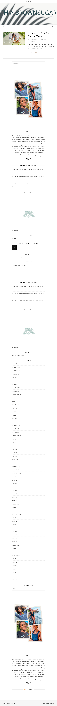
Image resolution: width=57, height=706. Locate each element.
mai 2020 (14, 449)
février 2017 (15, 579)
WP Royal (13, 703)
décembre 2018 (16, 504)
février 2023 (15, 381)
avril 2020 (14, 452)
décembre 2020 (16, 425)
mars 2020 (14, 456)
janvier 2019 (15, 500)
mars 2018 (14, 535)
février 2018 (15, 538)
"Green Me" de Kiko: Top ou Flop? (39, 35)
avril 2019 (14, 490)
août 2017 (14, 559)
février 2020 (15, 459)
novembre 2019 (16, 466)
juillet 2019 (15, 480)
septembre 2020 (16, 435)
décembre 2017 (16, 545)
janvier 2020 (15, 463)
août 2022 (14, 398)
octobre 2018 (15, 511)
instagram (29, 689)
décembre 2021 (16, 405)
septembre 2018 (16, 514)
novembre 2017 (16, 548)
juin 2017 (14, 565)
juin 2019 (14, 483)
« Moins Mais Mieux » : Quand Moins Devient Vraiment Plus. (27, 169)
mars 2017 (14, 576)
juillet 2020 (15, 442)
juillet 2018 (15, 521)
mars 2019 (14, 494)
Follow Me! (15, 238)
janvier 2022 (15, 401)
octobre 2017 (15, 552)
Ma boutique (15, 230)
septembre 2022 (16, 394)
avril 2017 (14, 572)
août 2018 (14, 517)
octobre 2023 (15, 374)
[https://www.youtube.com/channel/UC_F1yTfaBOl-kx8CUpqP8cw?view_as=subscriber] (14, 247)
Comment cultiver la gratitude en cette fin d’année (24, 176)
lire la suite (34, 52)
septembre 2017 (16, 555)
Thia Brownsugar (28, 12)
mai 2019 (14, 487)
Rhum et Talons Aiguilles (18, 257)
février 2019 (15, 497)
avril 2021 (14, 418)
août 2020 (14, 439)
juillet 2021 (15, 408)
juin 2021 (14, 411)
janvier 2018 (15, 541)
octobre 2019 (15, 470)
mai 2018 (14, 528)
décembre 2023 (16, 367)
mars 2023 (14, 377)
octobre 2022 (15, 391)
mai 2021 (14, 415)
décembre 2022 (16, 384)
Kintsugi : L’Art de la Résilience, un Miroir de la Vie (24, 183)
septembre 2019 (16, 473)
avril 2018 (14, 531)
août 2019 (14, 476)
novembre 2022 (16, 387)
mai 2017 (14, 569)
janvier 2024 (15, 364)
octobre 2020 (15, 432)
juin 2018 (14, 524)
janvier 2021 (15, 422)
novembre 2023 (16, 370)
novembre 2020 (16, 429)
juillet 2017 (15, 562)
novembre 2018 (16, 507)
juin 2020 (14, 446)
